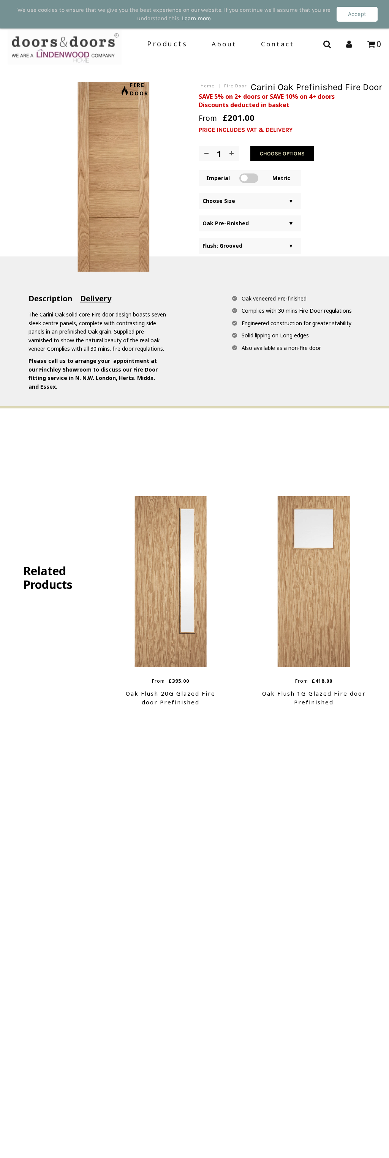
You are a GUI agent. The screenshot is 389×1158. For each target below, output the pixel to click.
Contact (277, 44)
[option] (170, 601)
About (224, 44)
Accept (357, 13)
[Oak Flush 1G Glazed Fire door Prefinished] (314, 581)
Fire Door (235, 86)
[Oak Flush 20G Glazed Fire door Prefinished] (170, 581)
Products (167, 44)
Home (208, 86)
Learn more (196, 18)
